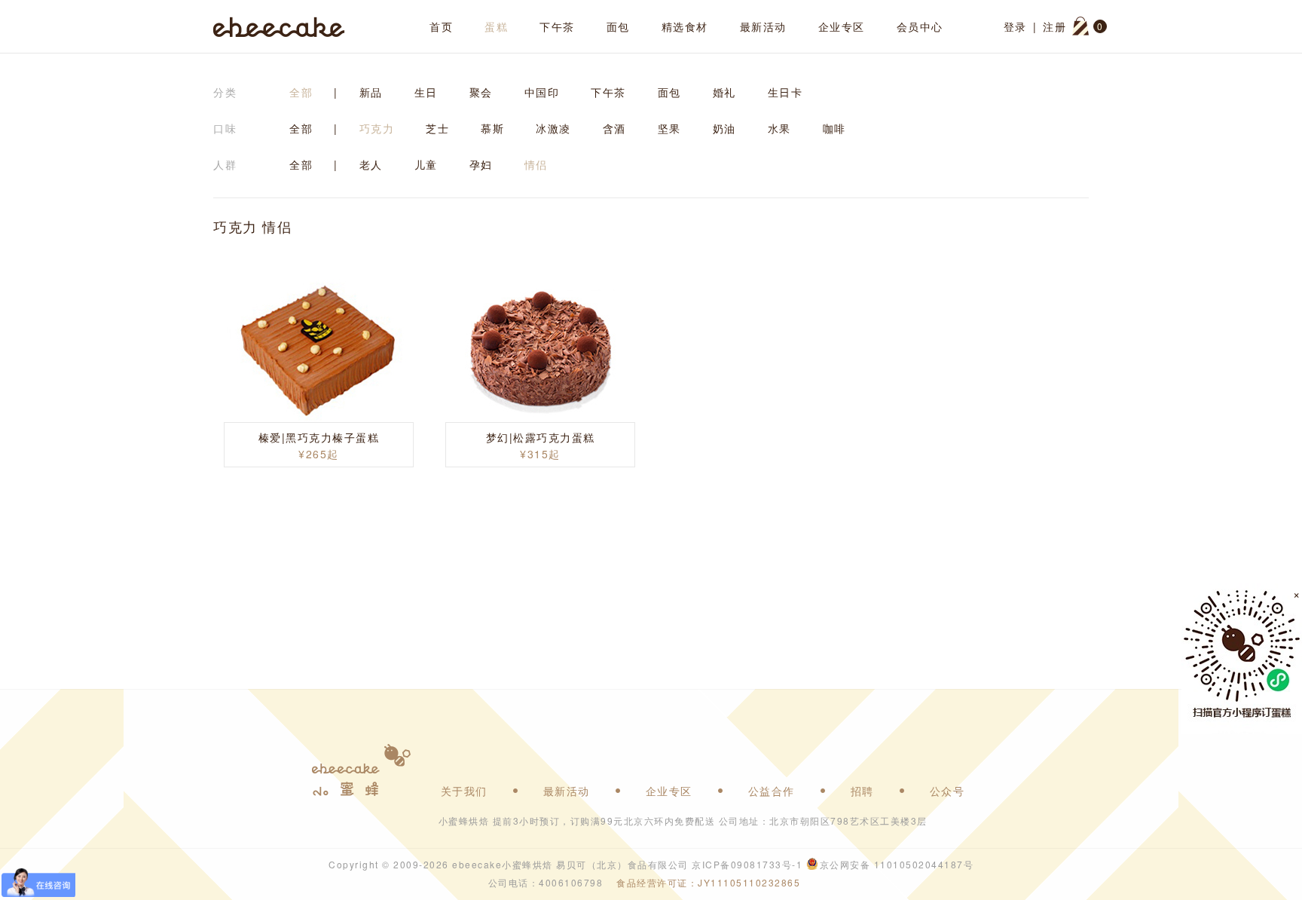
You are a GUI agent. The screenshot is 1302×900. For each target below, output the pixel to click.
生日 (426, 91)
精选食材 (685, 26)
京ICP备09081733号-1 (747, 864)
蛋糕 (496, 26)
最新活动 (763, 26)
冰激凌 (553, 128)
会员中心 (920, 26)
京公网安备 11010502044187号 (897, 864)
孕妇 (481, 164)
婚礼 (724, 91)
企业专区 (841, 26)
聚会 (481, 91)
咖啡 (834, 128)
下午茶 (557, 26)
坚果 (669, 128)
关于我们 (464, 790)
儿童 (426, 164)
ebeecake (279, 26)
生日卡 (785, 91)
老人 (371, 164)
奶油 (724, 128)
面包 (618, 26)
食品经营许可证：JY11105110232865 (708, 882)
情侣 (536, 164)
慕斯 (492, 128)
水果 (779, 128)
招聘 (862, 790)
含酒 (614, 128)
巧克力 (377, 128)
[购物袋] (1080, 26)
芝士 (437, 128)
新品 (371, 91)
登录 (1015, 26)
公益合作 (771, 790)
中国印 (542, 91)
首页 (441, 26)
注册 (1054, 26)
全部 (301, 91)
